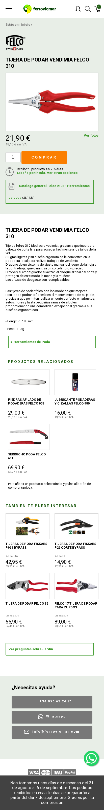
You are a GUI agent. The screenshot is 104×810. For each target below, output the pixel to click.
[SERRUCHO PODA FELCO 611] (28, 437)
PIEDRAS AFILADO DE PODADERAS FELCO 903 (26, 401)
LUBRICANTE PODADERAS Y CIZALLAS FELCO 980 (75, 401)
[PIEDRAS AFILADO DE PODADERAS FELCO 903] (28, 382)
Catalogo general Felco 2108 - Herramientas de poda (49, 191)
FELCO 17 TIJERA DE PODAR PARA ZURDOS (76, 605)
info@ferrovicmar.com (56, 731)
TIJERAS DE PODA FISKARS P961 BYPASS (26, 545)
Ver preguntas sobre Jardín (31, 649)
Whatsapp (56, 716)
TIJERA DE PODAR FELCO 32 (27, 603)
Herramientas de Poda (32, 342)
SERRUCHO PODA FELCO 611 (27, 456)
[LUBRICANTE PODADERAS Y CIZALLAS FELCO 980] (75, 382)
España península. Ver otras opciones (47, 173)
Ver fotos (91, 135)
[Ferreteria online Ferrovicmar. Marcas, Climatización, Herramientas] (39, 9)
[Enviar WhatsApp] (91, 758)
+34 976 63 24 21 (56, 701)
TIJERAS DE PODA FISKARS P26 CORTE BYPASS (75, 545)
